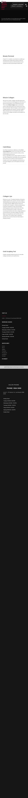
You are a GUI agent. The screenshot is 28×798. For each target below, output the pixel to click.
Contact (4, 356)
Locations (4, 354)
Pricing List (4, 352)
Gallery (3, 349)
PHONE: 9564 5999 (14, 388)
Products (4, 351)
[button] (26, 4)
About (3, 347)
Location (4, 315)
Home (3, 346)
